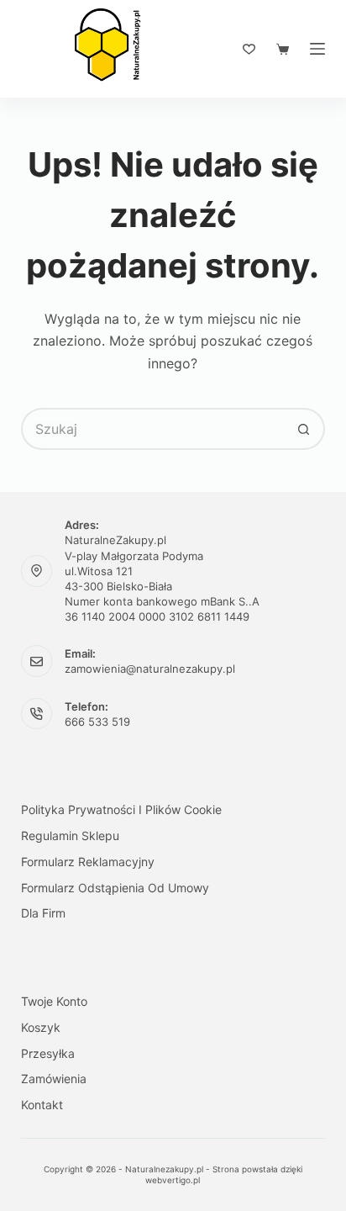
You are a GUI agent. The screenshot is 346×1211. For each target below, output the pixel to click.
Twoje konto (54, 1001)
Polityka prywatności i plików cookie (121, 809)
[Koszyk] (282, 49)
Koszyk (40, 1027)
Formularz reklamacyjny (88, 861)
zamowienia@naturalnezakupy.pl (150, 668)
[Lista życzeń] (249, 49)
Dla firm (43, 913)
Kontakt (42, 1104)
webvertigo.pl (172, 1180)
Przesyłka (48, 1053)
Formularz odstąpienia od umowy (115, 887)
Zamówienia (53, 1078)
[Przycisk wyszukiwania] (304, 429)
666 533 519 (97, 721)
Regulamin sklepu (70, 835)
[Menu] (317, 48)
